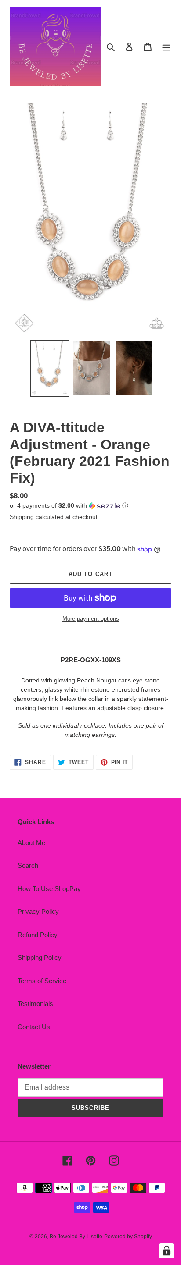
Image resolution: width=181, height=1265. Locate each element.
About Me (31, 842)
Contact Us (34, 1026)
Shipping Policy (40, 957)
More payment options (90, 618)
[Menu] (166, 46)
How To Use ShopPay (49, 888)
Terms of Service (42, 980)
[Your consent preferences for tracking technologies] (166, 1250)
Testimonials (35, 1003)
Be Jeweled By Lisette (76, 1236)
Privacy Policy (38, 911)
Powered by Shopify (128, 1236)
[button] (69, 505)
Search (28, 865)
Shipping (22, 516)
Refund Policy (38, 934)
